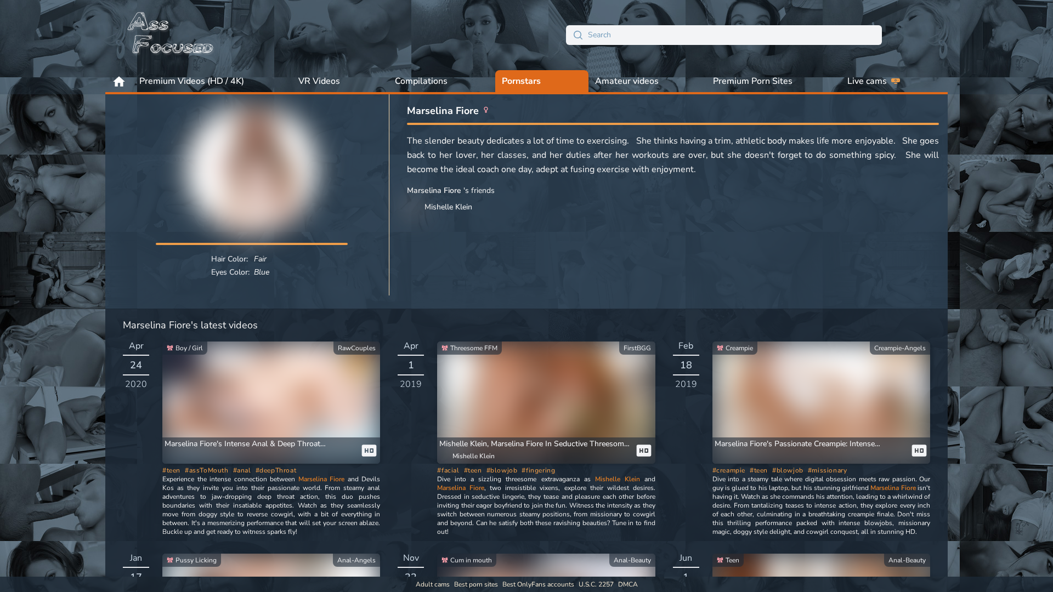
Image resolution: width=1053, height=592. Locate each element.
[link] (271, 402)
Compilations (421, 81)
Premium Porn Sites (752, 81)
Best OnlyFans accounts (538, 584)
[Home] (171, 35)
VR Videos (319, 81)
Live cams (867, 81)
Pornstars (521, 81)
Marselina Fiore (321, 479)
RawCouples (357, 348)
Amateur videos (627, 81)
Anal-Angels (356, 560)
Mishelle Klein (617, 479)
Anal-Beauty (632, 560)
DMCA (628, 584)
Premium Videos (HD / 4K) (191, 81)
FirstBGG (637, 348)
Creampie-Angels (900, 348)
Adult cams (433, 584)
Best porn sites (476, 584)
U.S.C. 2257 (596, 584)
